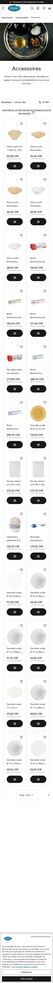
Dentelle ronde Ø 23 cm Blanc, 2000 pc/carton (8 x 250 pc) (37, 762)
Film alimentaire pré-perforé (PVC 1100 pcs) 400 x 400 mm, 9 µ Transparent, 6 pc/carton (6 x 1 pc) (14, 372)
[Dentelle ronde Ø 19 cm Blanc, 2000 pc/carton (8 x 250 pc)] (15, 748)
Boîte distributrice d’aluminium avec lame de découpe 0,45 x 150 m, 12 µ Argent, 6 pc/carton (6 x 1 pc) (14, 427)
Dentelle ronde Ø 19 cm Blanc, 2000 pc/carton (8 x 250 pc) (14, 762)
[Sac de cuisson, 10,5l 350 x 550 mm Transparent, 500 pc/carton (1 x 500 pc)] (38, 469)
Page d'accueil (7, 17)
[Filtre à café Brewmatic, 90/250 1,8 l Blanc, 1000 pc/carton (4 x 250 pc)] (38, 190)
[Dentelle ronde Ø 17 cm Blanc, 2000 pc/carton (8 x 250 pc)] (38, 692)
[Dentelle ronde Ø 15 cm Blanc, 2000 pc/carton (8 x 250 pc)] (38, 636)
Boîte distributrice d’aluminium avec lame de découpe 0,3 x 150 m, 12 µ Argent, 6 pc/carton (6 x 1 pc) (37, 372)
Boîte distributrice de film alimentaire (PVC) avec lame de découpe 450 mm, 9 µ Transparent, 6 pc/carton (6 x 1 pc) (38, 316)
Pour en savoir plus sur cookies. (24, 967)
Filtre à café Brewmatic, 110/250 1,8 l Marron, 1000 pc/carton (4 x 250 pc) (13, 204)
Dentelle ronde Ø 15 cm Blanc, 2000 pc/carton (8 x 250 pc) (37, 650)
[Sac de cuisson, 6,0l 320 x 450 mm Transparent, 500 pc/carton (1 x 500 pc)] (15, 469)
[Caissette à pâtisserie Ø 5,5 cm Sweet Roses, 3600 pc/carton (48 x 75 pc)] (15, 525)
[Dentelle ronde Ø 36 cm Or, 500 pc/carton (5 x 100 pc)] (38, 413)
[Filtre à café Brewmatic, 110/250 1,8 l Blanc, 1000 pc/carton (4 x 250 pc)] (15, 246)
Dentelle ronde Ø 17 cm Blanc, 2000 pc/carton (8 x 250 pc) (37, 706)
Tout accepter (26, 979)
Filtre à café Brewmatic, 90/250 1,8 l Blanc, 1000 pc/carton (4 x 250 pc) (37, 204)
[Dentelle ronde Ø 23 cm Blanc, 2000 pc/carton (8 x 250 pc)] (38, 748)
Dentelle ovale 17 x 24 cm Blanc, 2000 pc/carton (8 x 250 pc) (14, 706)
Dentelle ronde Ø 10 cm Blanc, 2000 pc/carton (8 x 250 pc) (37, 595)
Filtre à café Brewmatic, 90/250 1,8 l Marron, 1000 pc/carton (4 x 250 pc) (37, 148)
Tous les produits (21, 17)
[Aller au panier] (49, 8)
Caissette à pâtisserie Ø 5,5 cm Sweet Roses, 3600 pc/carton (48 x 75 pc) (14, 539)
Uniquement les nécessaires (41, 936)
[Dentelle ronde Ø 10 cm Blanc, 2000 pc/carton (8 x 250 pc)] (38, 581)
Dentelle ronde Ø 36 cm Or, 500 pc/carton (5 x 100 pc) (37, 427)
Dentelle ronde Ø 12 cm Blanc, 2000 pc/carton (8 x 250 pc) (14, 650)
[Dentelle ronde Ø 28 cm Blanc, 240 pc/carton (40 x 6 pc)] (15, 581)
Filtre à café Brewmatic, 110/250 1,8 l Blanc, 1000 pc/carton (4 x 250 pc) (13, 260)
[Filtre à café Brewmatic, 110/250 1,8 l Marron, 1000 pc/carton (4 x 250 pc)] (15, 190)
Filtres (11, 95)
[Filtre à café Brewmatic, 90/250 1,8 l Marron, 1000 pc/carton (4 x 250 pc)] (38, 135)
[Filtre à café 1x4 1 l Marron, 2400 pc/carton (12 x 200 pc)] (15, 135)
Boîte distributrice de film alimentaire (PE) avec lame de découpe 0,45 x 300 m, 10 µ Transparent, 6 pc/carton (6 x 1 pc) (14, 316)
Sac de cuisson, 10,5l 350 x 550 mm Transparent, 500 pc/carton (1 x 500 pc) (38, 483)
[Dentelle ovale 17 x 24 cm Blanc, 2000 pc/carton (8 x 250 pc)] (15, 692)
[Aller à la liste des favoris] (44, 8)
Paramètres (26, 972)
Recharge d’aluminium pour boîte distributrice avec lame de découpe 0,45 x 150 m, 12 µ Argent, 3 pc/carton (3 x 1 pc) (37, 539)
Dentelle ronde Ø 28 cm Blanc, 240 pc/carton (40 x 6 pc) (14, 595)
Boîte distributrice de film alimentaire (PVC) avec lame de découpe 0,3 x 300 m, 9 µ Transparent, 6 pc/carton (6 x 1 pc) (38, 260)
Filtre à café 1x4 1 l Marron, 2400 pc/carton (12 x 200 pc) (14, 148)
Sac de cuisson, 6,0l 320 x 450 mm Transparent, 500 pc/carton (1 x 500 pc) (14, 483)
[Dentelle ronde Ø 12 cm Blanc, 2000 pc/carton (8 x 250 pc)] (15, 636)
